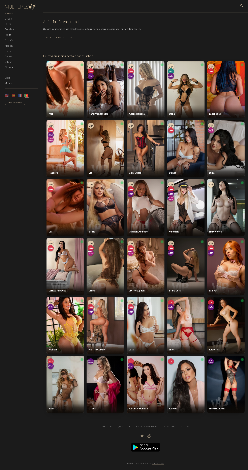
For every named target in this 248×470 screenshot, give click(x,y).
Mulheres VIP (158, 463)
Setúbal (8, 61)
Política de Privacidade (143, 427)
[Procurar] (241, 5)
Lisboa (8, 18)
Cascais (9, 40)
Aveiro (8, 56)
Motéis (8, 83)
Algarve (9, 67)
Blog (7, 77)
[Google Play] (145, 450)
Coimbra (9, 29)
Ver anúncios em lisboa (59, 37)
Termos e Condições (111, 427)
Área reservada (15, 102)
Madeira (9, 45)
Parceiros (169, 427)
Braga (8, 34)
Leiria (8, 51)
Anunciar (186, 427)
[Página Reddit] (149, 436)
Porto (8, 23)
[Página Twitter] (142, 436)
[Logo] (21, 6)
